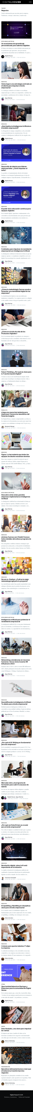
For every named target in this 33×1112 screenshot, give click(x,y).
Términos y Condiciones (10, 1097)
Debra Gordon (9, 918)
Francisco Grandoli (10, 877)
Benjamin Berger (9, 426)
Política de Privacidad (24, 1097)
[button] (30, 2)
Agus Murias (8, 98)
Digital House (9, 56)
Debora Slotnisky (10, 1041)
